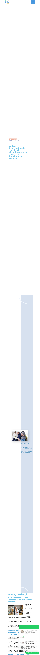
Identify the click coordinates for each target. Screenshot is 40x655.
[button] (29, 642)
